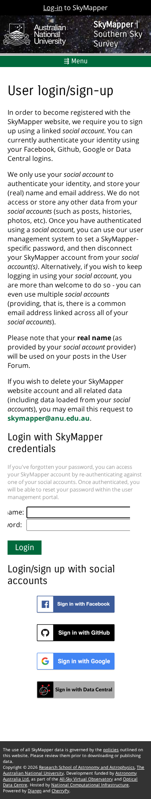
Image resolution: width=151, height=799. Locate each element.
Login (24, 547)
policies (111, 749)
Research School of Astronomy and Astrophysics (87, 767)
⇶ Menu (76, 61)
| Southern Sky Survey (118, 34)
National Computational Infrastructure (90, 785)
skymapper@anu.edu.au (49, 418)
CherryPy (60, 791)
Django (35, 791)
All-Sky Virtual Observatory (86, 779)
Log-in (52, 7)
